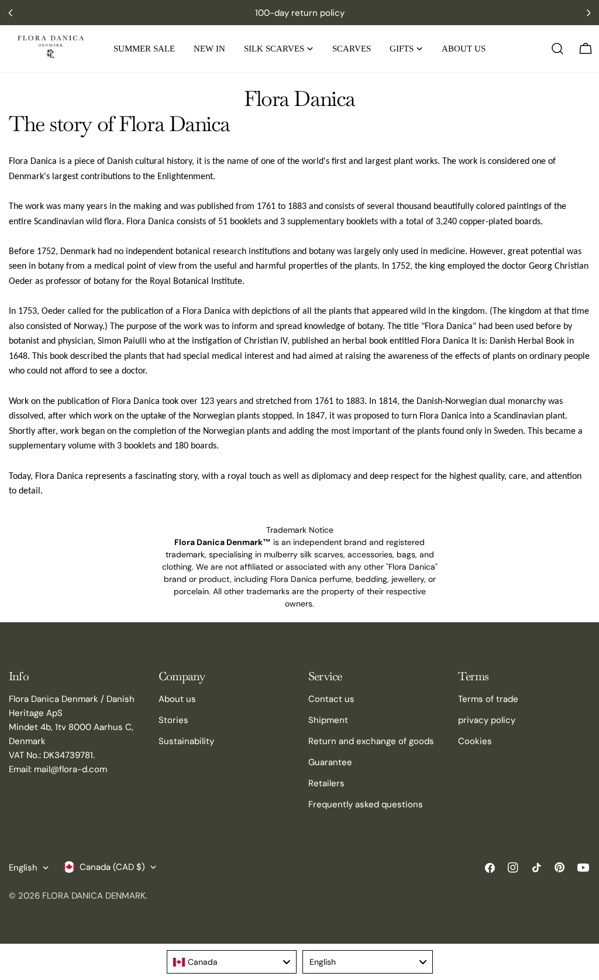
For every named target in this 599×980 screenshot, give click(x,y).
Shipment (328, 720)
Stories (173, 720)
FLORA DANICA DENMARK (94, 896)
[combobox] (232, 962)
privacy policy (486, 720)
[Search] (557, 48)
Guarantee (330, 762)
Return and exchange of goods (371, 741)
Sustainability (186, 741)
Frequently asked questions (365, 804)
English (23, 867)
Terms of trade (488, 699)
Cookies (475, 741)
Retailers (326, 783)
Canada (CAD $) (112, 867)
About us (177, 699)
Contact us (331, 699)
